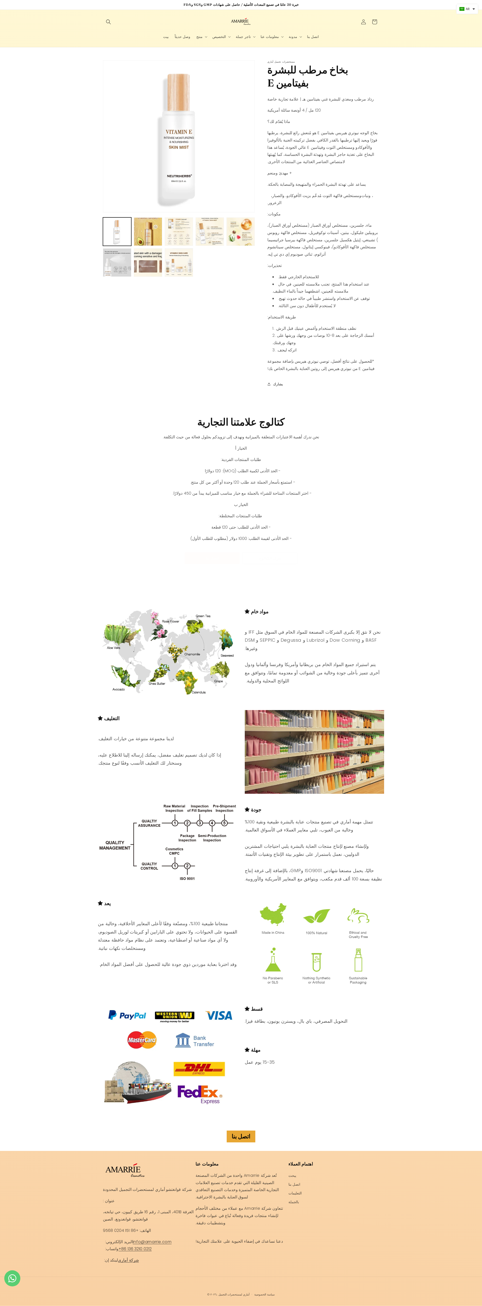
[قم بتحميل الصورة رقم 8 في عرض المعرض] (179, 262)
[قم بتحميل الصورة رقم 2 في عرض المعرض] (148, 231)
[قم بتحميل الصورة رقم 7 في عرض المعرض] (148, 262)
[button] (108, 21)
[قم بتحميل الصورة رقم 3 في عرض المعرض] (179, 231)
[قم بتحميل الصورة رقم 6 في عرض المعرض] (117, 262)
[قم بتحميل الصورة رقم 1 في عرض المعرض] (117, 231)
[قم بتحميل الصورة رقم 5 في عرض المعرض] (240, 231)
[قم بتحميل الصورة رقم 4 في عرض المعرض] (210, 231)
